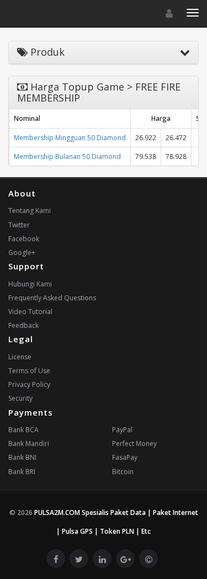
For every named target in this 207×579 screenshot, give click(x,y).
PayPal (122, 429)
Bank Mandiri (28, 443)
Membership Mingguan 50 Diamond (70, 137)
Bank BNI (22, 457)
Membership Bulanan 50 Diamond (67, 156)
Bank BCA (23, 429)
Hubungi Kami (30, 284)
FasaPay (124, 457)
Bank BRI (21, 471)
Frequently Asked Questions (52, 297)
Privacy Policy (29, 384)
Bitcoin (123, 471)
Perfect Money (134, 443)
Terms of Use (29, 370)
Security (20, 398)
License (19, 357)
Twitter (19, 225)
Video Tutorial (30, 311)
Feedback (23, 325)
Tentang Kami (29, 210)
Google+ (21, 252)
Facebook (23, 238)
